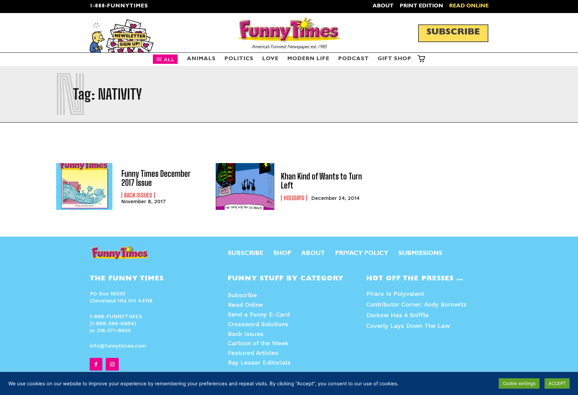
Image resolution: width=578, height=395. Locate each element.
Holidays (294, 198)
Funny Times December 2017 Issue (156, 178)
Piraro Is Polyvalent (395, 293)
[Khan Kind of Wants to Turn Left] (245, 186)
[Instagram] (112, 364)
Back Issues (138, 195)
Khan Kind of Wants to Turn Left (321, 180)
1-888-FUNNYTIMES (119, 6)
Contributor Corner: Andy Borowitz (416, 304)
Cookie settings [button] (519, 383)
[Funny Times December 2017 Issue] (85, 186)
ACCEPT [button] (557, 383)
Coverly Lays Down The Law (408, 325)
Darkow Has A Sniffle (397, 314)
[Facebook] (96, 364)
